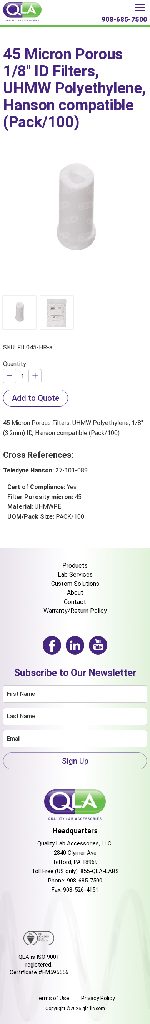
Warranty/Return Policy (75, 610)
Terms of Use (52, 998)
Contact (75, 602)
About (75, 592)
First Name (21, 693)
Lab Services (75, 574)
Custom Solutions (75, 583)
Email (13, 738)
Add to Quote (35, 398)
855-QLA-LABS (99, 871)
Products (75, 565)
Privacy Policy (98, 998)
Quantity (14, 364)
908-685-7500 (84, 880)
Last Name (21, 716)
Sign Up (75, 761)
